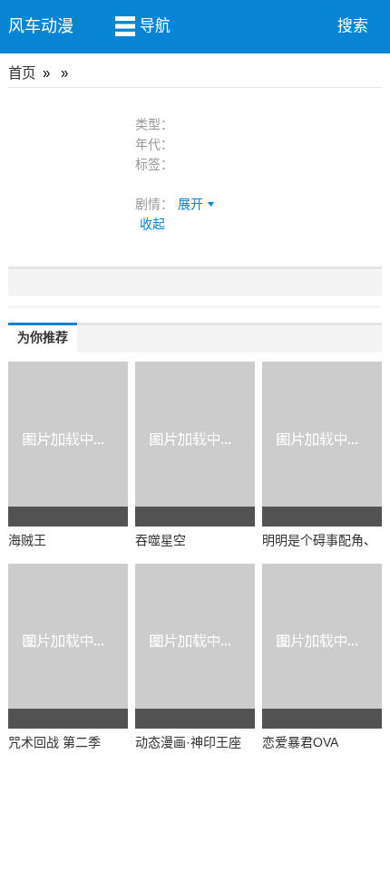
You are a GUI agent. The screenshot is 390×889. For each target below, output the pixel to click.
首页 (21, 73)
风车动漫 (40, 26)
